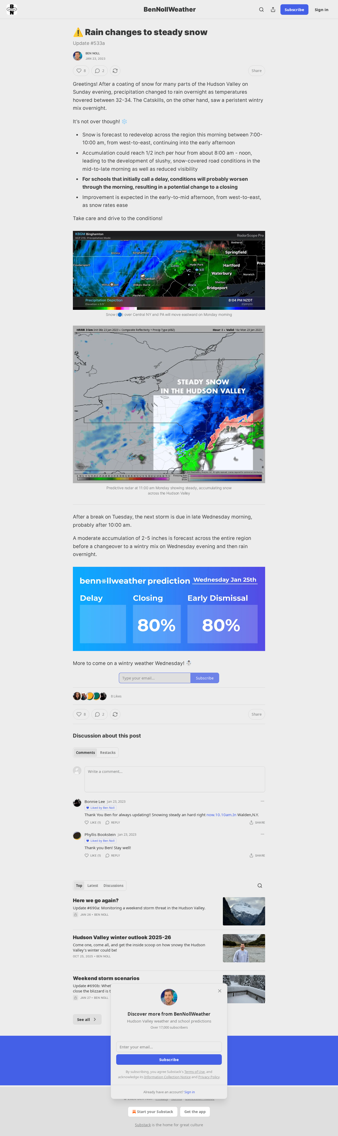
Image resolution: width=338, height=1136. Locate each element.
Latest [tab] (92, 885)
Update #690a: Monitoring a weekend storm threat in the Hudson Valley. (139, 907)
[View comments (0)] (124, 921)
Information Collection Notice (167, 1077)
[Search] (261, 9)
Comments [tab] (85, 752)
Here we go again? (96, 900)
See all (83, 1019)
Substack (143, 1124)
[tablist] (96, 752)
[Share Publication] (273, 9)
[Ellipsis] (262, 801)
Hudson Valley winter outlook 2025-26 (122, 937)
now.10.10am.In (221, 814)
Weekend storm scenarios (106, 978)
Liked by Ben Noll (103, 808)
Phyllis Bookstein (100, 834)
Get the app (195, 1111)
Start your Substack (155, 1111)
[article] (169, 911)
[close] (219, 991)
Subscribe (294, 9)
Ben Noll (93, 53)
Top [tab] (79, 885)
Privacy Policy (208, 1077)
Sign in (321, 9)
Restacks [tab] (107, 752)
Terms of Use (194, 1071)
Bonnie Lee (94, 801)
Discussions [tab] (113, 885)
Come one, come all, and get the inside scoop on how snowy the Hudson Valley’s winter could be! (139, 947)
